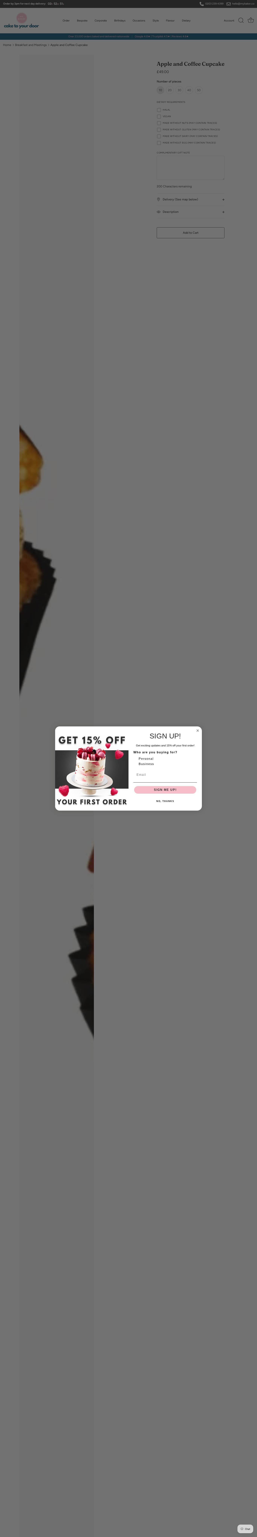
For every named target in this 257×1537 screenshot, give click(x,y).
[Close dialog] (197, 730)
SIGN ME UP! (165, 789)
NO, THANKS (165, 801)
